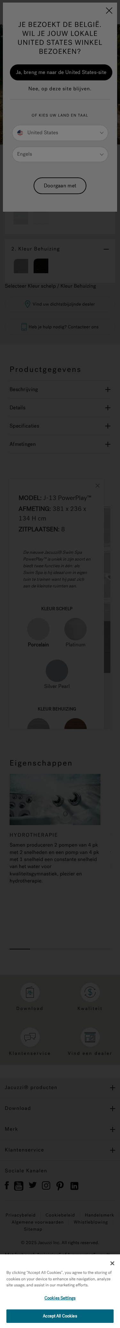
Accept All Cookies (60, 1316)
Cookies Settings (60, 1298)
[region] (60, 1291)
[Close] (112, 1263)
